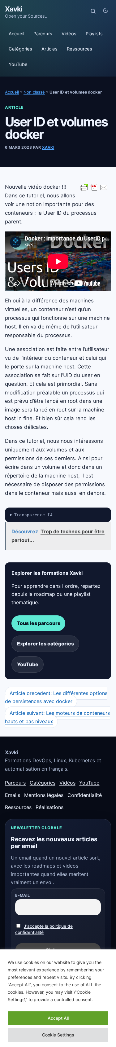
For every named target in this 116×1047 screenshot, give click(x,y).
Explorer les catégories (45, 643)
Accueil (16, 34)
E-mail (22, 895)
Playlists (94, 34)
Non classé (34, 92)
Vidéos (69, 34)
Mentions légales (43, 795)
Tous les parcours (38, 623)
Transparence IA (33, 515)
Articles (49, 49)
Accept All (58, 1018)
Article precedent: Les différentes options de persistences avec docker (56, 697)
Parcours (42, 34)
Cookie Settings (58, 1034)
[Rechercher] (93, 11)
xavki (48, 147)
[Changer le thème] (105, 11)
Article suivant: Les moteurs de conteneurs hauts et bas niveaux (57, 717)
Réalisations (49, 807)
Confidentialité (84, 795)
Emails (12, 795)
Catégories (20, 49)
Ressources (79, 49)
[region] (58, 998)
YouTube (18, 64)
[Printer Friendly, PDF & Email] (94, 187)
